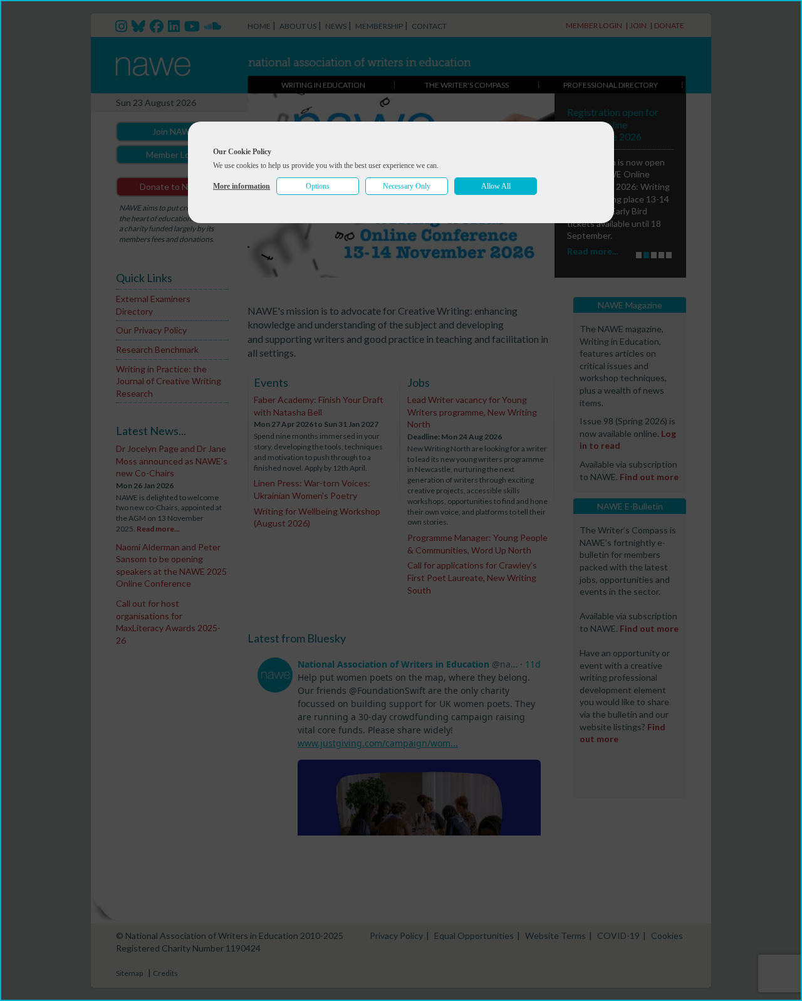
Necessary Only (406, 186)
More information (241, 186)
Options (318, 186)
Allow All (496, 186)
